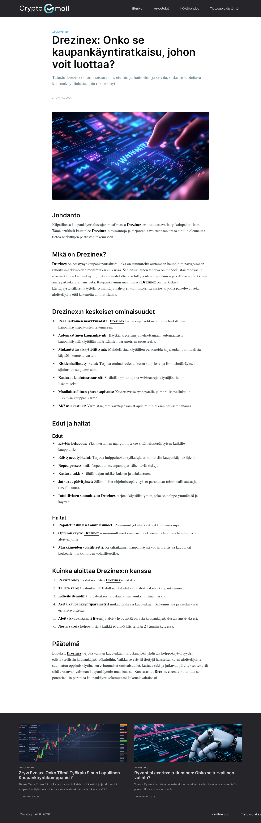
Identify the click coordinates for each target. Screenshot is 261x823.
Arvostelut (161, 8)
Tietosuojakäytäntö (224, 8)
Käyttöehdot (189, 8)
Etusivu (137, 8)
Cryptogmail (29, 814)
